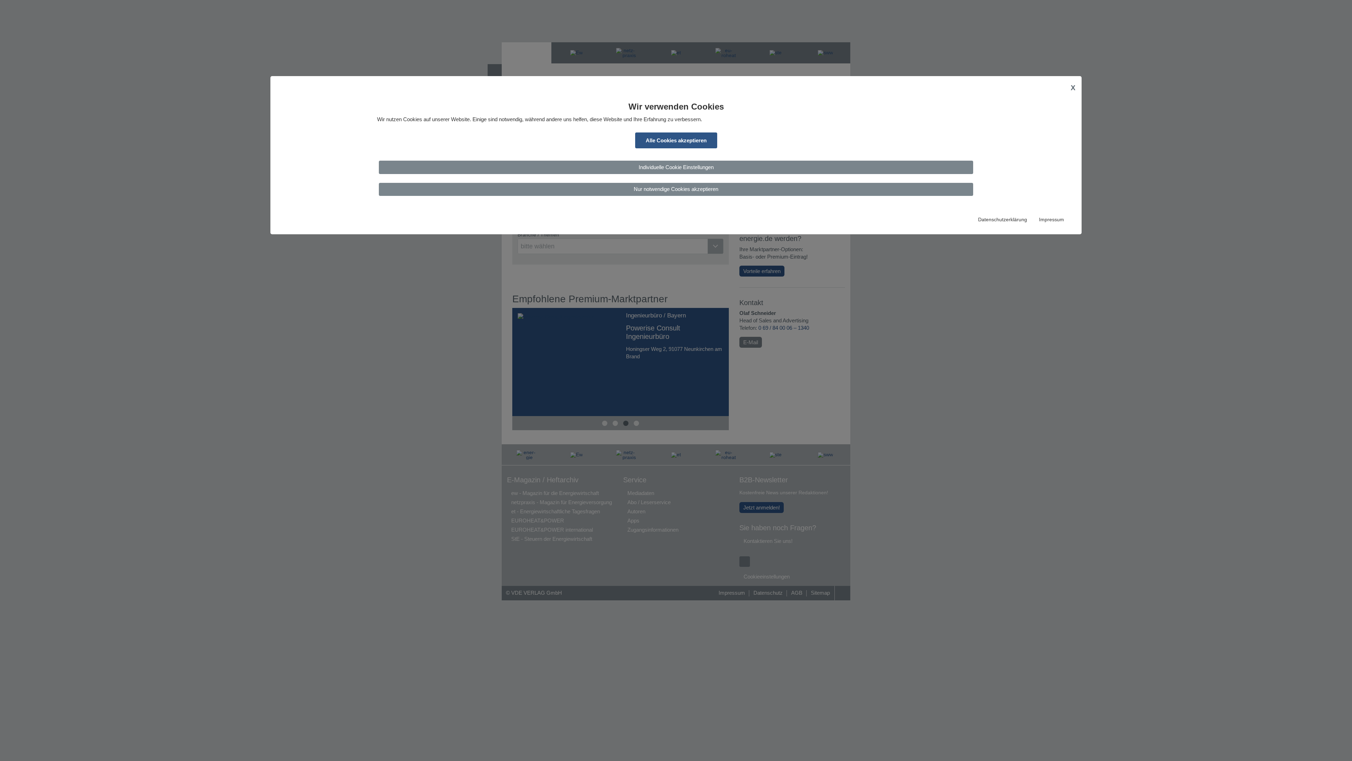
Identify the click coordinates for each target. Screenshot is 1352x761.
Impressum (1051, 219)
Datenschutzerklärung (1002, 219)
